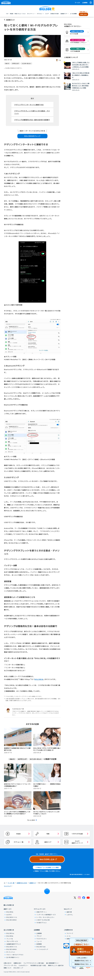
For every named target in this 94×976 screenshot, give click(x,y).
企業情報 (84, 2)
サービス (77, 2)
